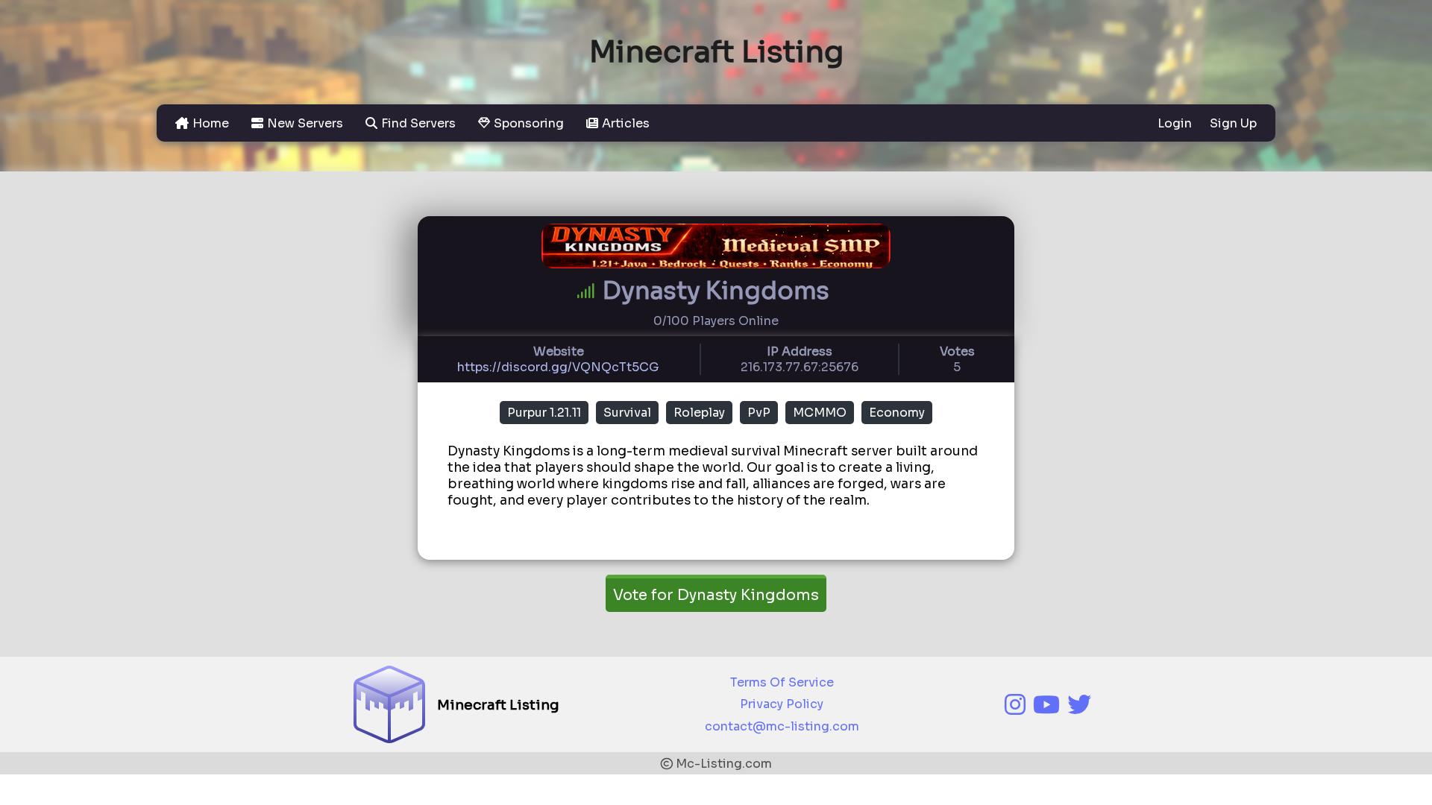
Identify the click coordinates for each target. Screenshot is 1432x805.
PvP (758, 412)
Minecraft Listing (716, 52)
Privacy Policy (781, 704)
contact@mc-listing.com (782, 726)
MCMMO (820, 412)
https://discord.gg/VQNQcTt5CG (558, 367)
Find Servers (418, 123)
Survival (627, 412)
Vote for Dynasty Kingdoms (716, 595)
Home (210, 123)
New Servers (305, 123)
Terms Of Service (782, 682)
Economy (897, 412)
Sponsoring (529, 123)
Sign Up (1233, 123)
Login (1176, 123)
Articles (626, 123)
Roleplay (699, 412)
